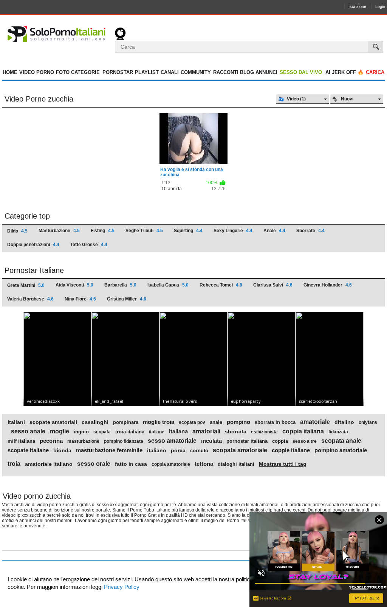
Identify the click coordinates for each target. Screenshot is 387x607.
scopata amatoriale (240, 450)
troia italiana (129, 431)
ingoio (81, 431)
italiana (178, 431)
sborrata (235, 431)
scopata (102, 431)
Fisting (103, 230)
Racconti (225, 72)
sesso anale (28, 431)
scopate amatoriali (53, 422)
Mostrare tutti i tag (283, 464)
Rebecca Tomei (221, 285)
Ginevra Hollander (327, 285)
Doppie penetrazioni (33, 244)
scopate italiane (28, 450)
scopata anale (341, 441)
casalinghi (95, 422)
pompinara (125, 422)
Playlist (147, 72)
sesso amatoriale (172, 441)
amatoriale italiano (49, 464)
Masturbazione (59, 230)
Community (196, 72)
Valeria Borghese (30, 299)
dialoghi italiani (236, 464)
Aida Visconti (74, 285)
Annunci (266, 72)
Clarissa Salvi (273, 285)
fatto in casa (131, 464)
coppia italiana (303, 431)
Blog (247, 72)
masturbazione (83, 441)
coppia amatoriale (171, 464)
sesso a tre (305, 441)
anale (216, 422)
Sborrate (310, 230)
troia (14, 464)
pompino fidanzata (123, 441)
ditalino (344, 422)
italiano (156, 450)
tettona (204, 464)
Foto (63, 72)
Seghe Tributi (144, 230)
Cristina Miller (126, 299)
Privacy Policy (120, 587)
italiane (156, 431)
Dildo (17, 231)
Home (10, 72)
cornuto (199, 450)
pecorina (51, 441)
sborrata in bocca (275, 422)
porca (178, 450)
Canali (170, 72)
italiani (16, 422)
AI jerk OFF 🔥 (344, 72)
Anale (274, 230)
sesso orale (93, 464)
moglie (59, 431)
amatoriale (315, 422)
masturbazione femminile (109, 450)
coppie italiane (291, 450)
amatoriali (206, 431)
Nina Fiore (80, 299)
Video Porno (36, 72)
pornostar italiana (247, 441)
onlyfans (368, 422)
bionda (62, 450)
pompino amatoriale (340, 450)
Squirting (188, 230)
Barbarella (120, 285)
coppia (280, 441)
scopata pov (192, 422)
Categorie (85, 72)
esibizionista (264, 431)
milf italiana (21, 441)
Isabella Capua (168, 285)
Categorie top (27, 216)
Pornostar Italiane (34, 270)
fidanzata (338, 431)
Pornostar (117, 72)
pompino (238, 422)
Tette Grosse (88, 244)
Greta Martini (26, 285)
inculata (211, 441)
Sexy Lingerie (233, 230)
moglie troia (158, 422)
